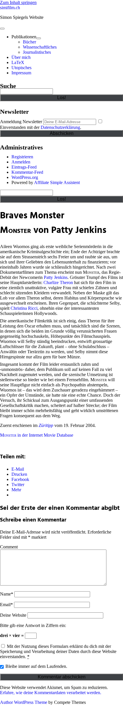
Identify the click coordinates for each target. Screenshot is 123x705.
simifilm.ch (10, 7)
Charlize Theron (58, 282)
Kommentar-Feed (27, 172)
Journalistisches (37, 52)
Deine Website (13, 615)
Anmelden (20, 161)
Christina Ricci (24, 308)
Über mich (21, 57)
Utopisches (21, 67)
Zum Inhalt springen (18, 2)
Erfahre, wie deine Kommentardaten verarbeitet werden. (50, 692)
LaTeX (17, 62)
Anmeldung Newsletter (21, 121)
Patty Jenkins (56, 277)
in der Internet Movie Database (36, 435)
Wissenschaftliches (40, 47)
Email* (6, 604)
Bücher (29, 41)
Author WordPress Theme (23, 702)
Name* (6, 594)
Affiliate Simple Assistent (57, 182)
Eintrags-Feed (24, 167)
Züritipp (46, 425)
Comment (9, 546)
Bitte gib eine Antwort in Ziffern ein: (33, 625)
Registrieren (22, 156)
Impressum (21, 72)
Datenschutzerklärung (60, 127)
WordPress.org (24, 177)
